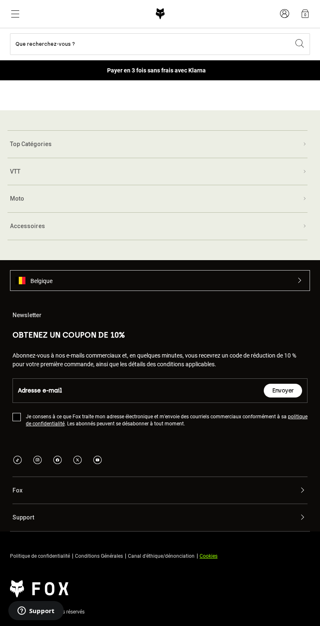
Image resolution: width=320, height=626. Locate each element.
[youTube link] (97, 460)
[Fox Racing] (160, 14)
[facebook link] (57, 460)
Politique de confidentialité (40, 555)
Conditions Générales (99, 555)
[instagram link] (37, 460)
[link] (305, 14)
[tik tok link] (17, 460)
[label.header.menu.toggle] (15, 14)
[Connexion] (284, 13)
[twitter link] (77, 460)
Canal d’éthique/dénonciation (161, 555)
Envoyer (283, 390)
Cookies (209, 555)
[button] (160, 280)
